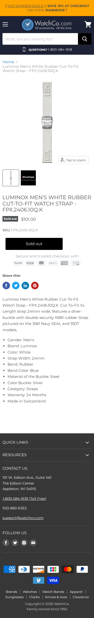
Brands (11, 592)
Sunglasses (14, 597)
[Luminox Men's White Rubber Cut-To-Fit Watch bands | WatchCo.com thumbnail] (11, 178)
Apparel (76, 592)
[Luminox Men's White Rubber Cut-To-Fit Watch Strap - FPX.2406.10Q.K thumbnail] (28, 178)
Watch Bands (53, 592)
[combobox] (40, 39)
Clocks (34, 597)
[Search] (84, 39)
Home (8, 62)
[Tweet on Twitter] (16, 285)
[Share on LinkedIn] (25, 285)
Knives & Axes (56, 597)
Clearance (81, 597)
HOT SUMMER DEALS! (26, 6)
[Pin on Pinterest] (35, 285)
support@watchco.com (23, 518)
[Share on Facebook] (6, 285)
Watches (30, 592)
